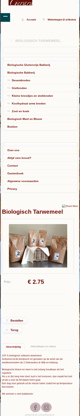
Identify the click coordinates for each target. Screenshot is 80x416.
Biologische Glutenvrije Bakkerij (28, 64)
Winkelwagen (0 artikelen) (61, 19)
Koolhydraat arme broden (29, 103)
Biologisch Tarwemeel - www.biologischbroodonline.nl (16, 2)
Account (31, 19)
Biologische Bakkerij (21, 72)
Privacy (12, 188)
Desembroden (21, 80)
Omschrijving (13, 347)
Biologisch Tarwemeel (38, 41)
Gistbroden (19, 88)
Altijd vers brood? (19, 157)
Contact (12, 165)
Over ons (13, 150)
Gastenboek (15, 173)
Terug (14, 330)
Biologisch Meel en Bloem (24, 118)
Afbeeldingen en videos (43, 346)
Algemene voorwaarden (23, 181)
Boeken (12, 126)
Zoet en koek (20, 111)
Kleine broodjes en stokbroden (32, 95)
